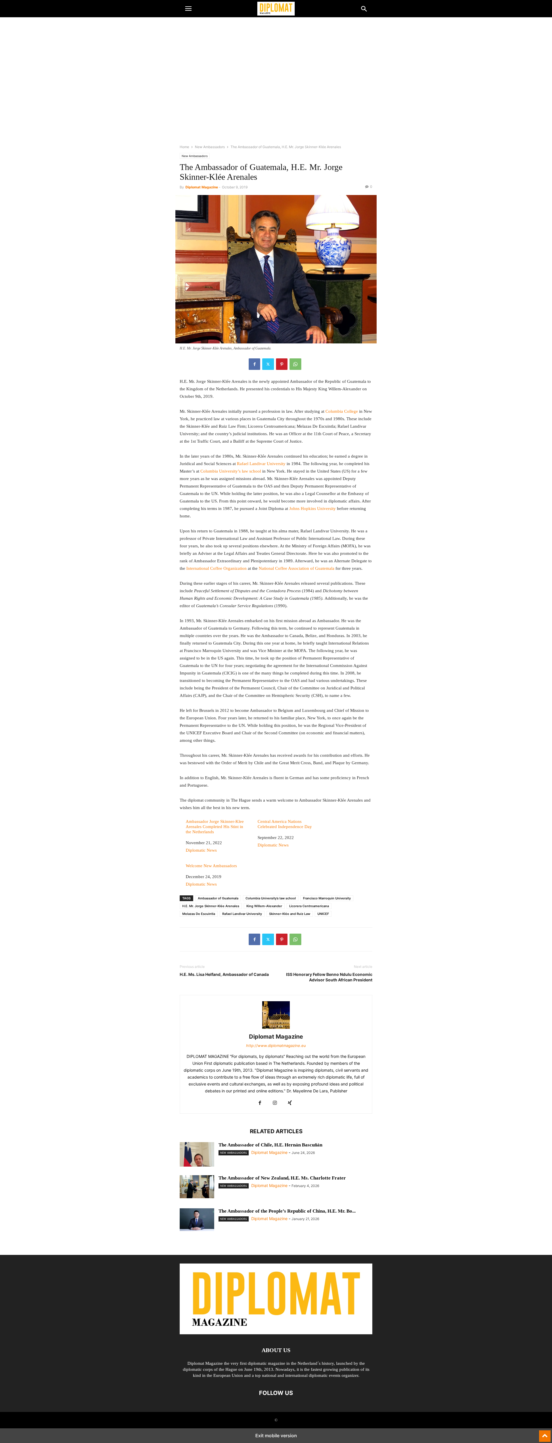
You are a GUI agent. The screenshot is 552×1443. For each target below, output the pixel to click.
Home (184, 147)
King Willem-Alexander (264, 906)
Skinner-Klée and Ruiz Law (289, 914)
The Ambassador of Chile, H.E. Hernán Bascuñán (270, 1145)
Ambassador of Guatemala (218, 898)
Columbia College (342, 411)
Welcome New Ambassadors (211, 865)
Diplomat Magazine (201, 187)
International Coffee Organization (216, 568)
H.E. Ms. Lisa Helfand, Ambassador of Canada (224, 974)
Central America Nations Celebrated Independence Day (285, 824)
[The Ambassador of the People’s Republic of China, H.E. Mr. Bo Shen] (197, 1219)
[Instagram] (275, 1103)
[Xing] (290, 1103)
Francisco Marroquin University (327, 898)
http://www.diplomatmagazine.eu (276, 1045)
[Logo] (276, 1332)
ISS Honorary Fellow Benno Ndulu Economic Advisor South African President (329, 977)
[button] (188, 8)
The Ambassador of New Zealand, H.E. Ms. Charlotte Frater (282, 1178)
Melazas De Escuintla (198, 914)
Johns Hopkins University (312, 508)
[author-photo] (276, 1028)
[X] (268, 364)
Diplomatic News (201, 850)
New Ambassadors (210, 147)
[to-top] (545, 1433)
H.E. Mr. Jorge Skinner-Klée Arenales (210, 906)
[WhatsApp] (295, 364)
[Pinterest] (282, 364)
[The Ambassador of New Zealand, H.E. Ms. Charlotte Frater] (197, 1186)
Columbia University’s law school (230, 471)
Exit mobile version (276, 1435)
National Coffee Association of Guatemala (297, 568)
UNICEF (323, 914)
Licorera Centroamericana (309, 906)
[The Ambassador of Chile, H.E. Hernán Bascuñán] (197, 1165)
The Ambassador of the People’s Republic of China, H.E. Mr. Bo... (287, 1211)
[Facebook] (254, 364)
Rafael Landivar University (261, 463)
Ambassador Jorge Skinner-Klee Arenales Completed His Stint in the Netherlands (215, 826)
